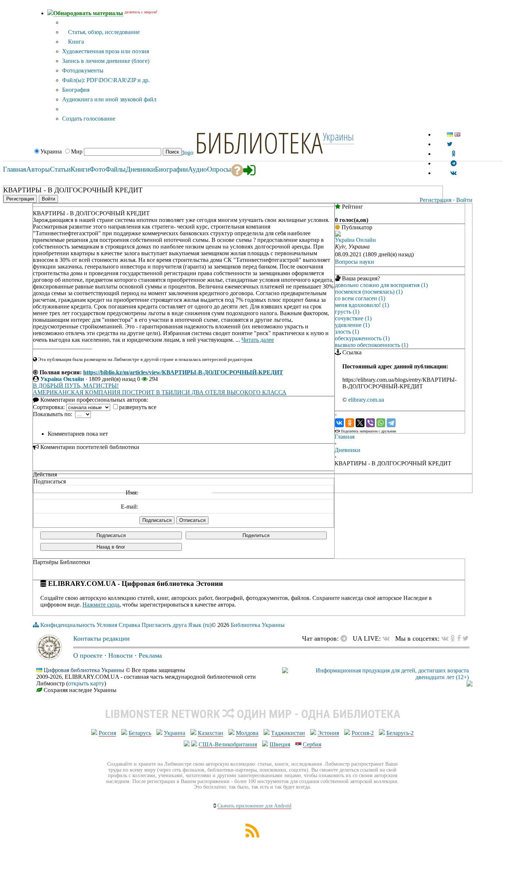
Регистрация (435, 200)
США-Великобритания (228, 744)
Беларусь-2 (400, 733)
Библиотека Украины (258, 625)
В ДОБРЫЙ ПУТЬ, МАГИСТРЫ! (76, 385)
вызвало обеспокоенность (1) (371, 345)
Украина (174, 733)
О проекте (87, 655)
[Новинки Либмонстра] (452, 638)
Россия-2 (363, 733)
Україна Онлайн (62, 379)
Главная (345, 437)
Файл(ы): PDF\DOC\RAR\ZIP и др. (106, 80)
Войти (464, 200)
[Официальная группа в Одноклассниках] (453, 154)
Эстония (328, 733)
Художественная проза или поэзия (105, 51)
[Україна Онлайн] (338, 235)
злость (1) (347, 331)
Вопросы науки (354, 262)
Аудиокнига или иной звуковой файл (109, 99)
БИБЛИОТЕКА (259, 142)
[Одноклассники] (349, 422)
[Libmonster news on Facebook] (459, 638)
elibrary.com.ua (366, 400)
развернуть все (137, 407)
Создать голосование (88, 118)
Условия (106, 625)
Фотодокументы (83, 70)
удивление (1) (352, 325)
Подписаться (111, 535)
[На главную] (49, 658)
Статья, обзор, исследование (103, 32)
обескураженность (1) (362, 338)
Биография (75, 90)
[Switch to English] (457, 134)
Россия (107, 733)
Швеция (280, 744)
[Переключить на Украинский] (450, 134)
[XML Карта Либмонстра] (252, 835)
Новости (120, 655)
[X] (360, 422)
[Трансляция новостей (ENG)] (450, 144)
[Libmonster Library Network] (469, 684)
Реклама (150, 655)
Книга (75, 41)
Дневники (347, 450)
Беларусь (140, 733)
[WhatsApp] (380, 422)
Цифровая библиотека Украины (84, 670)
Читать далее (257, 340)
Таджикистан (288, 733)
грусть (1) (347, 311)
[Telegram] (391, 422)
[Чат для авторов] (345, 638)
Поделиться (256, 535)
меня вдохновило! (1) (362, 305)
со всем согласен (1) (360, 298)
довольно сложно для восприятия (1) (381, 285)
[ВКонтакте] (339, 422)
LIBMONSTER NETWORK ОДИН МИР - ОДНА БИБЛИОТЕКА (252, 714)
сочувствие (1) (353, 318)
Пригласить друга (164, 625)
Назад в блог (110, 547)
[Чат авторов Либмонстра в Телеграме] (454, 163)
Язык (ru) (199, 625)
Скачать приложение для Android (254, 806)
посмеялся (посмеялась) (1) (369, 292)
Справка (129, 625)
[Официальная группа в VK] (453, 173)
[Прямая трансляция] (388, 638)
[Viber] (370, 422)
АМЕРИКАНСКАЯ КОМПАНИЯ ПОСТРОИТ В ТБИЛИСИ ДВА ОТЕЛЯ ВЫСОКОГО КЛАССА (160, 392)
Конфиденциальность (67, 625)
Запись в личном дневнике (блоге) (105, 61)
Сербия (312, 744)
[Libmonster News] (465, 638)
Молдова (247, 733)
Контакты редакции (101, 638)
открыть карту (86, 683)
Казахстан (210, 733)
